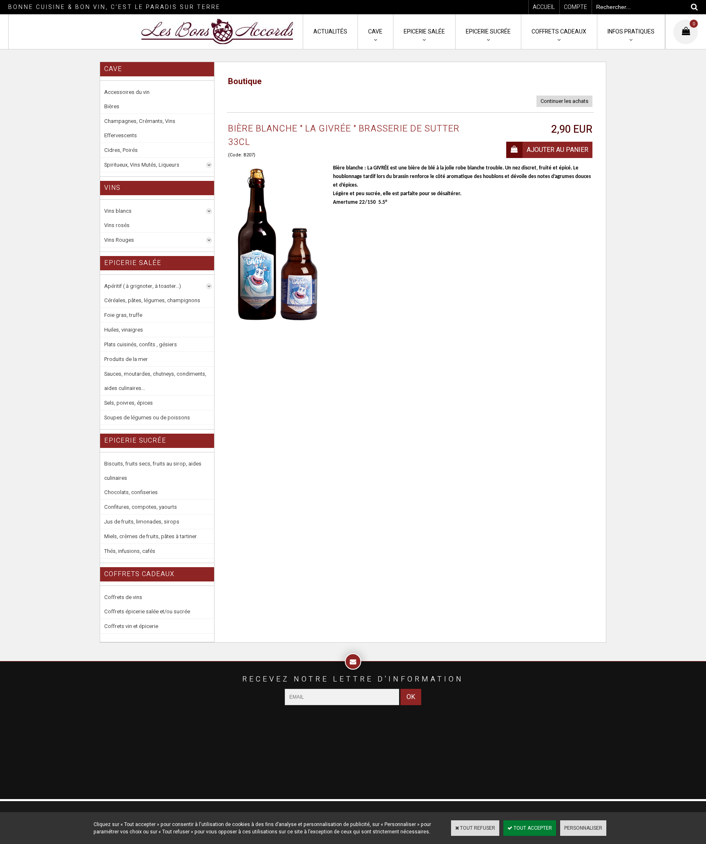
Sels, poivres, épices (128, 403)
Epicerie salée (424, 31)
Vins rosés (117, 225)
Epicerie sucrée (488, 31)
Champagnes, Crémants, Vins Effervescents (139, 128)
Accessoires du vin (127, 92)
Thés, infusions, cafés (129, 551)
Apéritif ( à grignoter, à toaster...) (142, 286)
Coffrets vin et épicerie (131, 626)
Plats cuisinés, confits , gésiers (140, 344)
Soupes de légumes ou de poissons (147, 417)
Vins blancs (118, 211)
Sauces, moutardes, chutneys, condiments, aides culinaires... (155, 381)
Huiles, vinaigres (123, 330)
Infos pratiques (631, 31)
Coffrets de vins (123, 597)
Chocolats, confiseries (131, 492)
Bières (111, 106)
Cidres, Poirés (121, 150)
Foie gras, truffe (123, 315)
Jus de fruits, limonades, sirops (141, 522)
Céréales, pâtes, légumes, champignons (152, 300)
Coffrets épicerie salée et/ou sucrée (147, 611)
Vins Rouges (119, 240)
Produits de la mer (126, 359)
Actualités (330, 31)
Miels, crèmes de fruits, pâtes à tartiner (150, 536)
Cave (375, 31)
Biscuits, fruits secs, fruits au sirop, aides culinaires (152, 471)
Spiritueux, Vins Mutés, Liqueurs (141, 165)
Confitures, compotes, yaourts (140, 507)
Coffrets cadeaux (559, 31)
